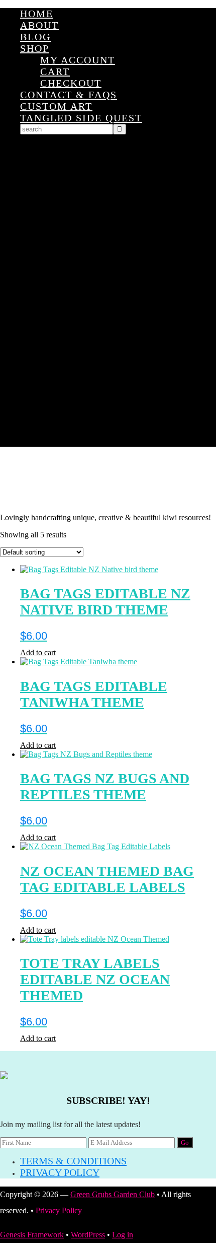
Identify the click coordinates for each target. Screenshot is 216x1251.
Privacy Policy (59, 1172)
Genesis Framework (32, 1234)
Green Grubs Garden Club (108, 480)
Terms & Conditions (73, 1160)
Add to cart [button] (38, 652)
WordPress (88, 1234)
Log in (122, 1234)
